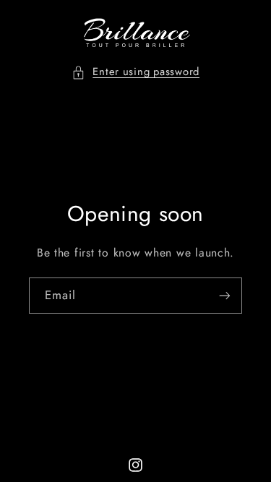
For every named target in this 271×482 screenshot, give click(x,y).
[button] (135, 72)
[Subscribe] (224, 295)
